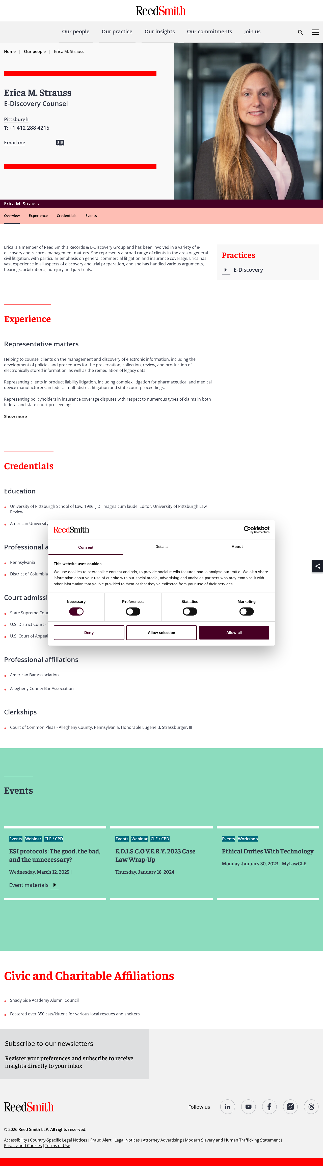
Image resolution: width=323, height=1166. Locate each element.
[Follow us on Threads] (311, 1106)
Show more (15, 416)
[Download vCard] (60, 143)
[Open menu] (315, 32)
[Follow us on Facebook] (269, 1106)
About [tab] (237, 546)
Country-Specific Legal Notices (58, 1140)
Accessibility (15, 1140)
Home (10, 51)
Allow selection (161, 632)
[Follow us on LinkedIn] (227, 1106)
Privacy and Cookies (23, 1145)
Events (91, 215)
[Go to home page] (161, 11)
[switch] (133, 611)
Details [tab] (161, 546)
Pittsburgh (16, 119)
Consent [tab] (85, 547)
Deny (88, 632)
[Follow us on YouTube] (248, 1106)
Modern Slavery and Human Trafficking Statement (232, 1140)
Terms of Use (57, 1145)
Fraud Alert (101, 1140)
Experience (38, 215)
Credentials (66, 215)
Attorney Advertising (162, 1140)
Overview (12, 215)
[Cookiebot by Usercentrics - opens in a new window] (247, 530)
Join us (252, 31)
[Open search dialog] (300, 32)
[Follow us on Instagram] (290, 1106)
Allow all (234, 632)
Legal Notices (127, 1140)
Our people (76, 31)
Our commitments (209, 31)
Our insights (160, 31)
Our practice (117, 31)
